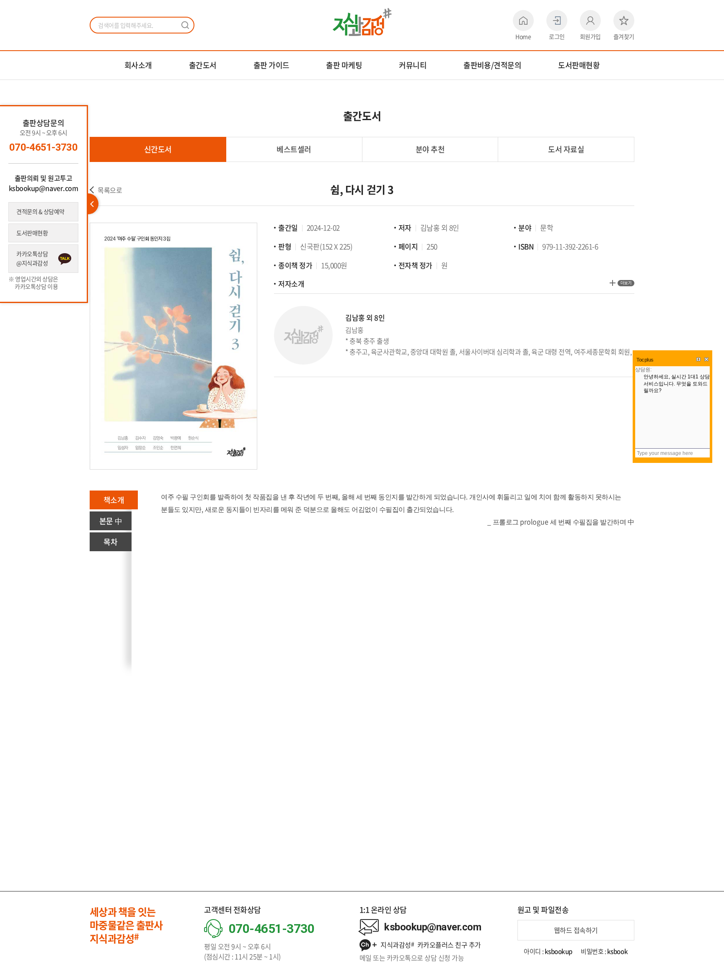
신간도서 (158, 149)
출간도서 (203, 65)
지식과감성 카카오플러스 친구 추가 (430, 945)
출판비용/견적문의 (492, 65)
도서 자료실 (566, 149)
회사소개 (138, 65)
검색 (185, 25)
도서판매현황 (579, 65)
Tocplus (645, 360)
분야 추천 (430, 149)
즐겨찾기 (623, 36)
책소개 (113, 500)
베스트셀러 (294, 149)
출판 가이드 (271, 65)
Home (523, 36)
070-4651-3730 (43, 147)
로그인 (557, 36)
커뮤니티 (413, 65)
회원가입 (590, 36)
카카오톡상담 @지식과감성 (32, 258)
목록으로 (110, 190)
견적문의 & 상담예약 (40, 211)
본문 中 (110, 521)
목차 (110, 541)
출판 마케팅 (344, 65)
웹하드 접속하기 (576, 930)
